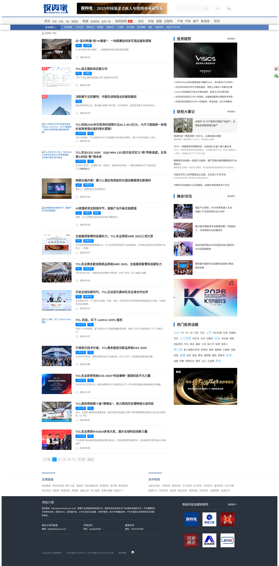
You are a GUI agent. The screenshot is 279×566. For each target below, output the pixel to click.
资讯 (47, 21)
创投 (61, 21)
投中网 (113, 485)
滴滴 (211, 349)
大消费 (120, 27)
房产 (196, 21)
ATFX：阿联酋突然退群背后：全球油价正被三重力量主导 (202, 146)
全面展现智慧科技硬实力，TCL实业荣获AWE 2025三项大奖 (114, 236)
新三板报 (95, 490)
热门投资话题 (187, 325)
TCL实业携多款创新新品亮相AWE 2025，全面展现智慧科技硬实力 (119, 264)
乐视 (225, 332)
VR (191, 332)
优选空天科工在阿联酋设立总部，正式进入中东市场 (200, 174)
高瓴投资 (163, 490)
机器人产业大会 (173, 27)
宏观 (54, 21)
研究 (217, 21)
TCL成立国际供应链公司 (91, 68)
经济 (189, 355)
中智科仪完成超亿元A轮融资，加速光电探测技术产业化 (201, 185)
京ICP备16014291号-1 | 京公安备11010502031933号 (90, 553)
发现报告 (46, 485)
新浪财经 (104, 485)
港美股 (74, 21)
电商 (233, 349)
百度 (176, 355)
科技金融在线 (91, 485)
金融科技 (110, 27)
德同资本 (176, 485)
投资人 (224, 344)
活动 (141, 21)
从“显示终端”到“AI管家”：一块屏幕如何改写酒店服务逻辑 (113, 41)
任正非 (195, 338)
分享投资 (165, 485)
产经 (180, 21)
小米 (204, 344)
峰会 (150, 27)
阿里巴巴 (189, 361)
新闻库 (205, 21)
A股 (67, 21)
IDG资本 (197, 485)
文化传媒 (130, 27)
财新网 (55, 490)
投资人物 (106, 21)
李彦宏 (204, 349)
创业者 (225, 338)
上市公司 (79, 27)
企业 (203, 338)
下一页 (81, 459)
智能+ (96, 213)
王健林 (226, 349)
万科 (196, 332)
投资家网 (68, 27)
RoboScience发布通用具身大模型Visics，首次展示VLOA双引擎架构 (207, 82)
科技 (151, 21)
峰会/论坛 (184, 196)
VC (186, 332)
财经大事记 (186, 112)
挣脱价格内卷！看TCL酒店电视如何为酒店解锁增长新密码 (113, 180)
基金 (198, 344)
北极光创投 (154, 485)
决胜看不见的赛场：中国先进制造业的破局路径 (106, 96)
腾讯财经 (123, 485)
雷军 (198, 361)
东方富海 (187, 485)
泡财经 (79, 485)
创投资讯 (178, 344)
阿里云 (87, 213)
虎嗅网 (75, 490)
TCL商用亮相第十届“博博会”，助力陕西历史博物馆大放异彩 (115, 403)
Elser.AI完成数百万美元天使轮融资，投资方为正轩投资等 (202, 92)
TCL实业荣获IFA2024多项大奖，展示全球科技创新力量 (111, 431)
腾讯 (200, 355)
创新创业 (90, 27)
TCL (79, 45)
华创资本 (207, 485)
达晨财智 (214, 490)
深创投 (173, 490)
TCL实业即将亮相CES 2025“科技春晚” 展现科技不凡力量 (113, 375)
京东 (176, 338)
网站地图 (122, 553)
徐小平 (210, 344)
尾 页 (90, 459)
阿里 (182, 361)
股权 (194, 355)
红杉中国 (229, 485)
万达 (202, 332)
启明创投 (193, 490)
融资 (214, 355)
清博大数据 (107, 490)
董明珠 (207, 355)
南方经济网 (58, 485)
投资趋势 (184, 39)
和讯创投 (46, 490)
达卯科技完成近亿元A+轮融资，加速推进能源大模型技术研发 (204, 96)
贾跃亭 (221, 355)
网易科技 (65, 490)
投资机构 (94, 21)
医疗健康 (141, 27)
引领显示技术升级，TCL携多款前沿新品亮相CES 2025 (111, 348)
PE (182, 332)
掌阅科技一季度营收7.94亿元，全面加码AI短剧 (197, 136)
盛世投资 (218, 485)
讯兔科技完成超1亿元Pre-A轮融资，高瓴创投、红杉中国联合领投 (205, 101)
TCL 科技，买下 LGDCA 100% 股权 (99, 320)
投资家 (48, 33)
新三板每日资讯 (192, 349)
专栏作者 (217, 332)
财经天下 (118, 490)
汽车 (188, 21)
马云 (204, 361)
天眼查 (87, 73)
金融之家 (84, 490)
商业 (192, 344)
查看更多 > (232, 504)
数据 (85, 21)
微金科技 (159, 27)
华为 (186, 344)
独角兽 (218, 349)
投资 (217, 344)
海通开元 (152, 490)
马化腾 (210, 361)
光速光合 (225, 490)
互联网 (168, 21)
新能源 (100, 27)
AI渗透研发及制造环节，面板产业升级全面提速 (106, 208)
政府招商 (121, 21)
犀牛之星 (69, 485)
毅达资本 (182, 490)
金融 (159, 21)
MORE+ (231, 38)
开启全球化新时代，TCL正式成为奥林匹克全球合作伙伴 (112, 292)
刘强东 (209, 338)
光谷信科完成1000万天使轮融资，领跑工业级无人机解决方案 (203, 87)
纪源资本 (203, 490)
